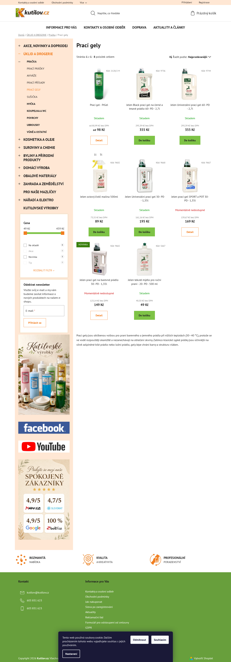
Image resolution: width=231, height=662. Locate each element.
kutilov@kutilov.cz (38, 592)
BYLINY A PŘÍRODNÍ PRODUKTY (38, 157)
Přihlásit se (34, 322)
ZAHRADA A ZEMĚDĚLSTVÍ (43, 184)
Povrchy (32, 118)
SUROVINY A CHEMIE (39, 147)
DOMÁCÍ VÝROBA (36, 167)
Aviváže (32, 75)
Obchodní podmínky (62, 2)
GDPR (88, 627)
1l (95, 154)
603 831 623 (34, 600)
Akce (46, 251)
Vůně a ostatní (37, 132)
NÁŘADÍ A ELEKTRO (38, 200)
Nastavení (71, 653)
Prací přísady (36, 82)
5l (101, 154)
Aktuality (90, 612)
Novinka (46, 256)
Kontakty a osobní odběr (31, 2)
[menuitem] (61, 27)
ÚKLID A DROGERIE (38, 54)
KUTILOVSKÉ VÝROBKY (40, 208)
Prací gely (34, 89)
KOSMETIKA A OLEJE (39, 139)
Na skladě (46, 245)
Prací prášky (35, 68)
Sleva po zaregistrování (99, 607)
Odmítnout (139, 639)
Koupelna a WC (36, 111)
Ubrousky (33, 125)
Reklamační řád (94, 617)
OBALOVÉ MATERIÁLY (39, 176)
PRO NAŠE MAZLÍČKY (39, 192)
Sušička (32, 96)
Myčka (31, 104)
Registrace (204, 2)
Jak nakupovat (93, 601)
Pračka (32, 61)
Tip (46, 262)
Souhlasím (160, 639)
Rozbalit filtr (42, 270)
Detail (99, 140)
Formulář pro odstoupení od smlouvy (107, 622)
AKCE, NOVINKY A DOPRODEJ (45, 46)
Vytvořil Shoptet (203, 658)
